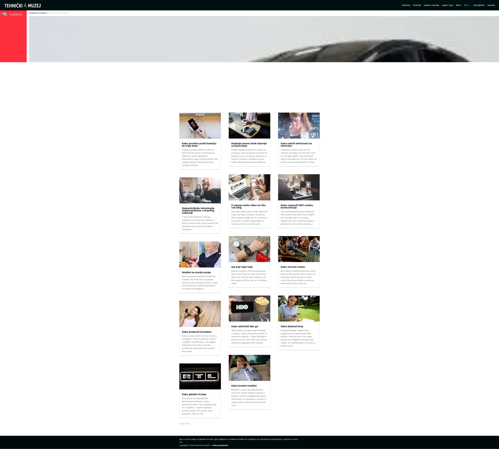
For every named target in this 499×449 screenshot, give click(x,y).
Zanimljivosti (479, 5)
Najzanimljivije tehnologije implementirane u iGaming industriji (198, 210)
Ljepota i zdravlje (431, 5)
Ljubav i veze (447, 5)
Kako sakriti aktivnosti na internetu (296, 144)
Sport (458, 5)
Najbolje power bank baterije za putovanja (249, 144)
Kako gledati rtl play (194, 394)
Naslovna (406, 5)
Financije (417, 5)
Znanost (491, 5)
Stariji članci (184, 423)
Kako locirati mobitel (244, 385)
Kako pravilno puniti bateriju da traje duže (199, 144)
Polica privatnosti (220, 445)
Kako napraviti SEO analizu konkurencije (297, 206)
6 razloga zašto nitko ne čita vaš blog (248, 206)
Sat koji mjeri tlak (242, 267)
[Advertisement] (249, 82)
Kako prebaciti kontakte (196, 331)
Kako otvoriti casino (293, 267)
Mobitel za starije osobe (196, 272)
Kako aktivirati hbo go (244, 326)
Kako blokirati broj (292, 326)
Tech (466, 5)
